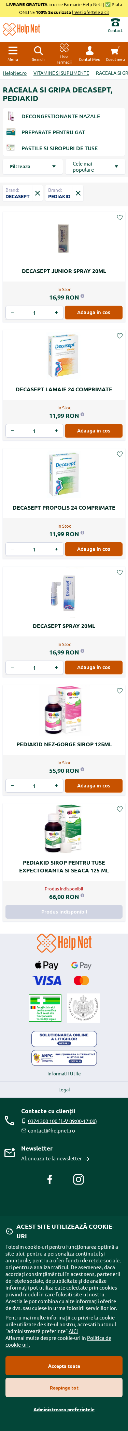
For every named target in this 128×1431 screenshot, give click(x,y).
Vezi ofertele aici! (91, 12)
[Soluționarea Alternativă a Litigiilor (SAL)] (64, 1058)
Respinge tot (64, 1387)
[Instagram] (78, 1179)
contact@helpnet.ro (51, 1130)
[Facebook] (49, 1179)
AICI (73, 1331)
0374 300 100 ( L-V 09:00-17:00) (62, 1121)
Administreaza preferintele (64, 1409)
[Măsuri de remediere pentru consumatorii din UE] (64, 1039)
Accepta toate (64, 1366)
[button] (89, 54)
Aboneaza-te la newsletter (51, 1158)
